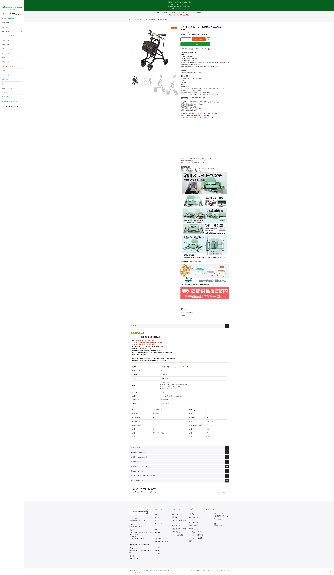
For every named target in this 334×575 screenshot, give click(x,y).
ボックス (157, 520)
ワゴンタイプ (5, 53)
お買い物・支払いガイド (179, 529)
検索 (192, 570)
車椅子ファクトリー (195, 514)
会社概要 (4, 92)
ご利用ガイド (5, 97)
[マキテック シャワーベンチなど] (204, 274)
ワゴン (157, 526)
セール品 (157, 547)
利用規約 (198, 570)
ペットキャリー (6, 84)
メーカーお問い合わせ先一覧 (220, 570)
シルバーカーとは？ (178, 514)
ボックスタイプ (6, 44)
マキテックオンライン (195, 532)
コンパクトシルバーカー (8, 36)
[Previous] (132, 50)
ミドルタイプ (5, 40)
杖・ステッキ (5, 75)
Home (131, 20)
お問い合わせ (176, 532)
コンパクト (158, 514)
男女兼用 (157, 532)
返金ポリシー (206, 570)
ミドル (157, 517)
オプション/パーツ (7, 88)
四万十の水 (192, 541)
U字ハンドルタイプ (7, 49)
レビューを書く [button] (221, 492)
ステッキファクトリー (195, 523)
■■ (193, 35)
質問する (183, 309)
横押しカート (5, 62)
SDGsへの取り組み (177, 535)
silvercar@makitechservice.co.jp (139, 544)
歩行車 (3, 71)
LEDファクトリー (194, 526)
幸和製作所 (189, 313)
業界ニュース (218, 524)
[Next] (175, 50)
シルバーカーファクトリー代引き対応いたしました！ (221, 516)
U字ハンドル (158, 523)
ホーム (8, 18)
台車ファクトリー (194, 529)
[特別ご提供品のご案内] (204, 293)
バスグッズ (158, 535)
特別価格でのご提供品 (8, 66)
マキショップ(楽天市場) (196, 535)
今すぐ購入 (195, 44)
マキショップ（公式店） (196, 538)
